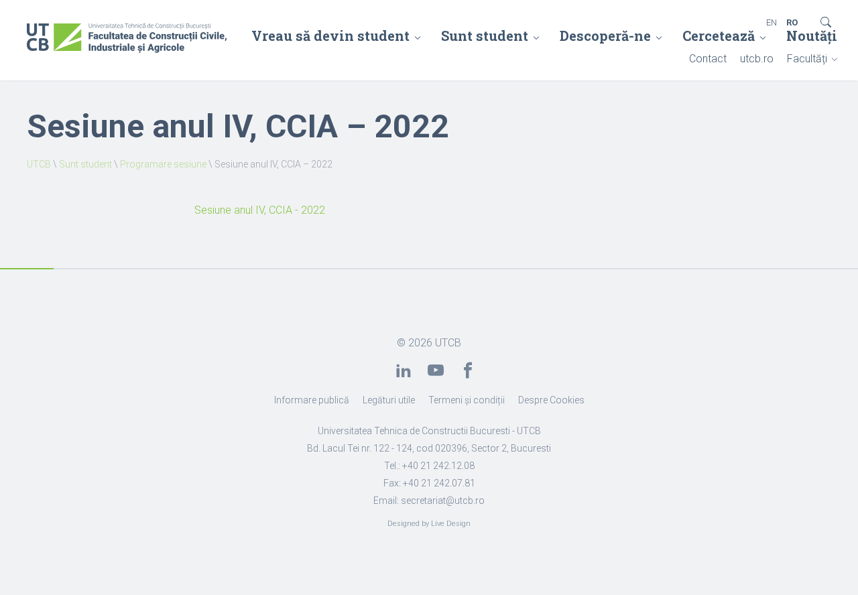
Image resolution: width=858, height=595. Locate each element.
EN (771, 22)
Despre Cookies (551, 400)
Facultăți (807, 58)
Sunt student (484, 35)
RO (792, 22)
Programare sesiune (163, 164)
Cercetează (718, 35)
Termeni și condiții (466, 400)
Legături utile (389, 400)
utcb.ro (757, 58)
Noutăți (811, 35)
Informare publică (311, 400)
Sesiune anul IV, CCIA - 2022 (259, 210)
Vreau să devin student (330, 35)
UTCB (39, 164)
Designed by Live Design (429, 523)
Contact (708, 58)
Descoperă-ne (605, 35)
